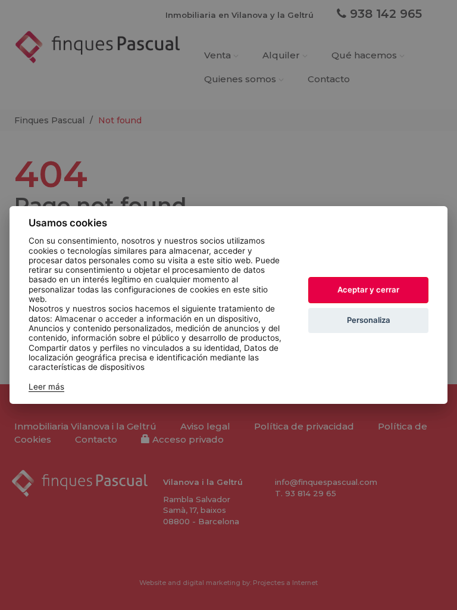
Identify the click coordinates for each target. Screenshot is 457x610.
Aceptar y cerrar (368, 289)
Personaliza (368, 320)
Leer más (46, 386)
